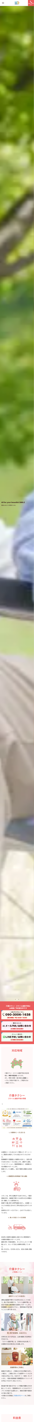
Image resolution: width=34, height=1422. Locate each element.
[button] (15, 999)
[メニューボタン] (3, 3)
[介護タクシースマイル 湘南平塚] (17, 3)
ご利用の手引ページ (19, 1395)
